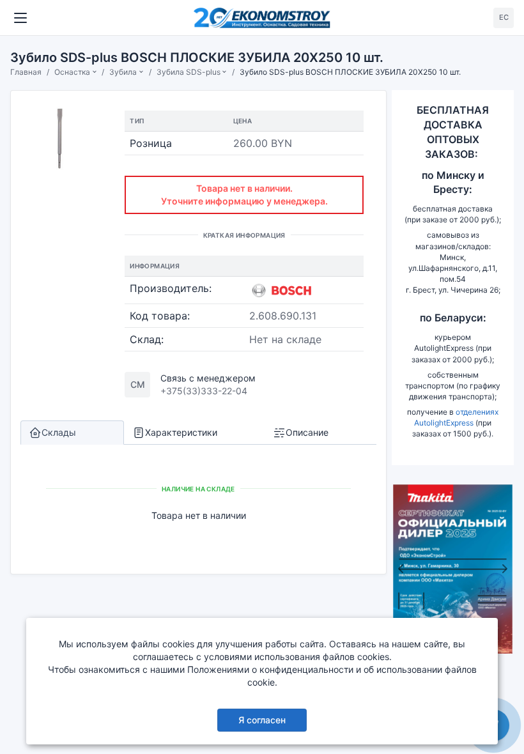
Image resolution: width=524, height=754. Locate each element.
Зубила (123, 72)
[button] (401, 569)
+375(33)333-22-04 (203, 390)
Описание (307, 432)
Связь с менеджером (208, 378)
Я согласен (262, 719)
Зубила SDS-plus (188, 72)
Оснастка (72, 72)
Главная (26, 72)
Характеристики (181, 432)
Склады (59, 432)
